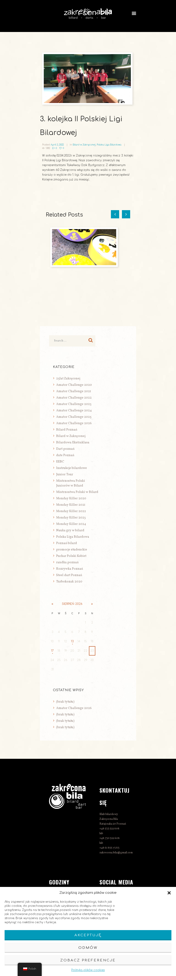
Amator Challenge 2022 (74, 398)
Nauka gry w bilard (70, 530)
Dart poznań (65, 449)
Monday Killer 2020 (71, 498)
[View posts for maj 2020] (92, 604)
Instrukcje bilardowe (71, 468)
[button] (169, 893)
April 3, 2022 (57, 144)
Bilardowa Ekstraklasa (72, 442)
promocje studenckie (71, 550)
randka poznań (67, 562)
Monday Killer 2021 (70, 505)
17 (52, 650)
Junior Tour (64, 474)
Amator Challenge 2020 (74, 385)
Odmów (88, 948)
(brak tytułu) (65, 702)
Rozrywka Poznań (69, 569)
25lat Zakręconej (68, 378)
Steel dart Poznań (69, 575)
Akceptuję (88, 935)
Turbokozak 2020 (69, 581)
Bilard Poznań (66, 430)
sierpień (72, 604)
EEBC (60, 462)
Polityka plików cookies (88, 970)
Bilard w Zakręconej (84, 144)
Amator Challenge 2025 (73, 417)
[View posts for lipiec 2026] (52, 604)
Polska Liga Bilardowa (109, 144)
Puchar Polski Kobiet (71, 556)
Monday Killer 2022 (71, 511)
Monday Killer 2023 (71, 518)
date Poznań (65, 455)
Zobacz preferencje (88, 960)
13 (72, 641)
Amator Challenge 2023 (73, 404)
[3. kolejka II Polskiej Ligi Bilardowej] (88, 78)
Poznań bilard (66, 543)
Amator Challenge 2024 (74, 410)
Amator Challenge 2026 (74, 423)
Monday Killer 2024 (71, 524)
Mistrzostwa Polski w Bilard (77, 492)
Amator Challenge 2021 (73, 391)
